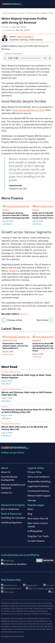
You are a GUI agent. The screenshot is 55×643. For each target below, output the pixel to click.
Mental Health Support (39, 495)
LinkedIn (9, 458)
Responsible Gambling (39, 481)
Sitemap (32, 500)
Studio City (14, 270)
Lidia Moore (7, 224)
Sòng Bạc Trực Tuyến (38, 536)
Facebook (28, 458)
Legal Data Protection (38, 486)
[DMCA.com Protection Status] (45, 560)
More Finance (12, 198)
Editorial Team (8, 354)
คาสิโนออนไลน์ (35, 531)
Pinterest (16, 458)
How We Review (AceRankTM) (9, 478)
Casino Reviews (9, 13)
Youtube (22, 458)
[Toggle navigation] (49, 4)
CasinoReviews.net (12, 555)
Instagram (35, 458)
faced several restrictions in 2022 (28, 110)
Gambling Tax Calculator (13, 517)
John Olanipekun (25, 36)
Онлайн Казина (36, 540)
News (21, 13)
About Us (5, 471)
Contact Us (6, 492)
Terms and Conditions (38, 476)
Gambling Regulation (11, 522)
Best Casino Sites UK (38, 518)
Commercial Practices (38, 490)
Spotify (41, 458)
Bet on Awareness (10, 508)
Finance (29, 13)
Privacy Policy (35, 471)
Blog (30, 513)
